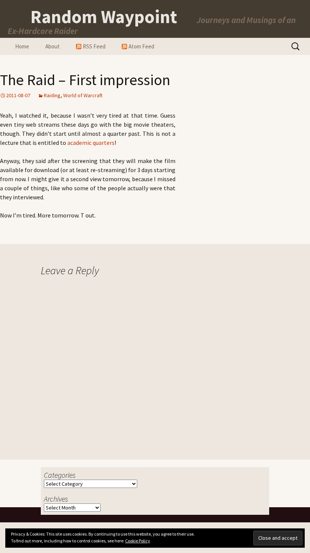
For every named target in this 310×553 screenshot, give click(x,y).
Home (22, 46)
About (52, 46)
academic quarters (91, 142)
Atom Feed (141, 46)
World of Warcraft (82, 95)
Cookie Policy (137, 541)
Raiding (52, 95)
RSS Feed (94, 46)
